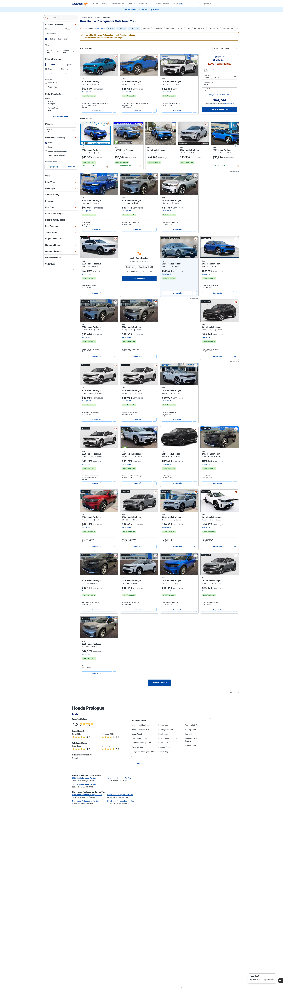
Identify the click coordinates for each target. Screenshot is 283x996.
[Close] (272, 976)
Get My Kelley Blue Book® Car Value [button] (219, 95)
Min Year (50, 50)
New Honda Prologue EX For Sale (120, 795)
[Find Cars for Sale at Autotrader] (80, 3)
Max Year (66, 50)
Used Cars (94, 4)
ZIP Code (67, 29)
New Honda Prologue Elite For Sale (85, 801)
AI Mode (177, 4)
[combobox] (60, 17)
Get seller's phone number (90, 105)
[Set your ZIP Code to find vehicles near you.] (136, 21)
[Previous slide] (83, 146)
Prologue (106, 17)
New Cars (105, 4)
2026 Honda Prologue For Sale (84, 778)
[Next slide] (235, 146)
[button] (199, 3)
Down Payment (208, 82)
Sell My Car (131, 4)
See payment (86, 92)
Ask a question (139, 279)
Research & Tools (161, 4)
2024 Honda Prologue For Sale (119, 778)
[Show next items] (235, 28)
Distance (48, 29)
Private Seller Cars (118, 4)
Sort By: (217, 48)
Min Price (48, 69)
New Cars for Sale (86, 17)
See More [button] (139, 763)
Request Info (96, 111)
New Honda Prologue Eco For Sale (120, 801)
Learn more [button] (72, 167)
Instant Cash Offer (145, 4)
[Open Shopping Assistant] (280, 980)
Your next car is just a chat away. (141, 9)
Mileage (49, 129)
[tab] (75, 714)
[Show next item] (194, 247)
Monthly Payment (209, 69)
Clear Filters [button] (100, 28)
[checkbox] (51, 82)
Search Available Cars (219, 110)
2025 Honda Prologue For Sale (84, 784)
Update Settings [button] (229, 103)
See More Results (159, 682)
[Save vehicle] (115, 56)
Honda (97, 17)
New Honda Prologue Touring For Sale (87, 795)
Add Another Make (60, 116)
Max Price (64, 69)
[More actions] (114, 111)
